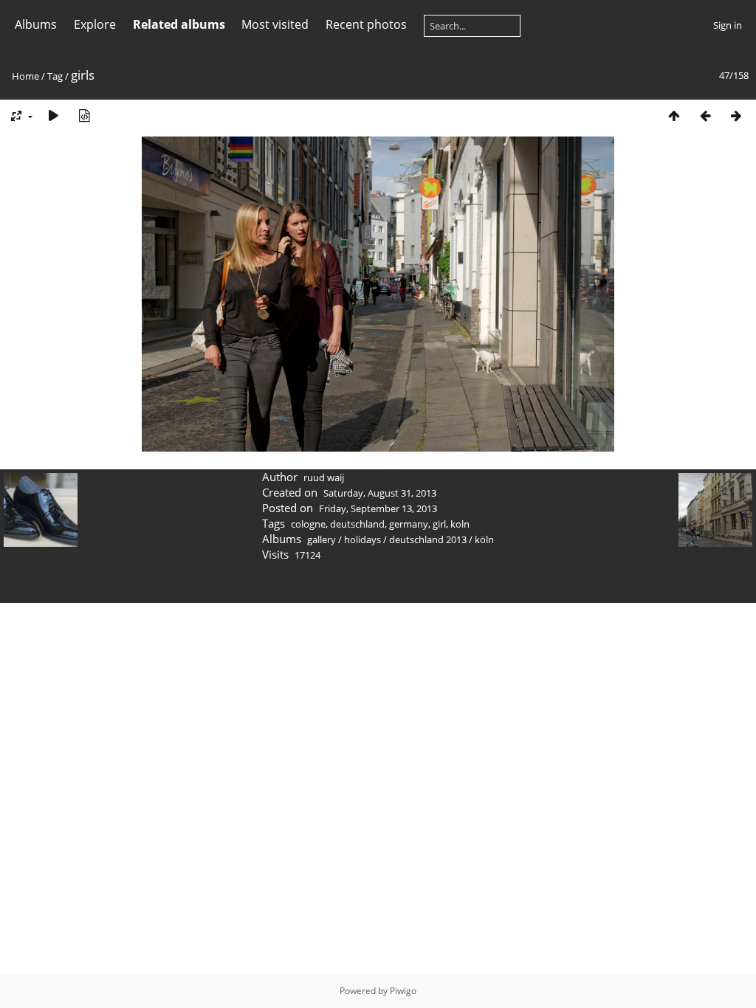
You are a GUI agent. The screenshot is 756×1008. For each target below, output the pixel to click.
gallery (321, 539)
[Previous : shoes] (705, 115)
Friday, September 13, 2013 (378, 508)
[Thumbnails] (674, 115)
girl (439, 524)
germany (408, 524)
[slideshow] (53, 115)
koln (460, 524)
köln (484, 539)
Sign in (727, 25)
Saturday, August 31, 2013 (379, 493)
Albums (36, 24)
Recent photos (366, 24)
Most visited (275, 24)
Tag (55, 76)
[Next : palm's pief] (736, 115)
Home (25, 76)
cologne (308, 524)
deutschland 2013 (428, 539)
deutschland (357, 524)
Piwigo (403, 990)
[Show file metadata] (84, 115)
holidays (362, 539)
